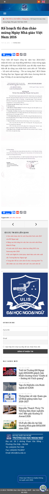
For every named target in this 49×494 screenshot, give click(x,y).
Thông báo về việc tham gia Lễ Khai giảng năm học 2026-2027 (32, 399)
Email (5, 338)
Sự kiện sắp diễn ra (25, 393)
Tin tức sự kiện (24, 368)
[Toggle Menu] (4, 13)
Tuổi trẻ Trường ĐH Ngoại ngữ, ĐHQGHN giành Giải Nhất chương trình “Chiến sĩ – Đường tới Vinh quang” (33, 374)
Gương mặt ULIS (24, 405)
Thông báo (25, 19)
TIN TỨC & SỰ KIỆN (13, 19)
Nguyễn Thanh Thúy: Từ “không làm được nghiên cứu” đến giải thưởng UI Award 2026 (31, 412)
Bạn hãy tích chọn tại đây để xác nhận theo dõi (22, 347)
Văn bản (18, 217)
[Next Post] (36, 224)
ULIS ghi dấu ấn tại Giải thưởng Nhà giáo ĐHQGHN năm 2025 (32, 425)
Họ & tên (6, 330)
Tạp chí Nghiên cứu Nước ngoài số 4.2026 (32, 386)
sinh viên (12, 217)
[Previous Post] (12, 224)
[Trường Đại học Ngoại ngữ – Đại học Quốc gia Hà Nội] (24, 7)
